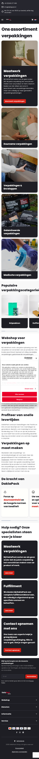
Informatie (6, 714)
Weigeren (19, 399)
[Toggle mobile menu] (2, 19)
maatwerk (5, 460)
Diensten (5, 707)
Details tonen (29, 388)
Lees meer (9, 573)
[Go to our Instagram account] (19, 732)
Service (4, 721)
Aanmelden (31, 676)
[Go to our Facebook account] (16, 732)
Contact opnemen (12, 650)
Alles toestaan (19, 394)
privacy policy (11, 383)
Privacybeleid (19, 748)
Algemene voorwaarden (19, 751)
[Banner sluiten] (36, 358)
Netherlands (20, 741)
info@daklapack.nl (10, 7)
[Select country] (36, 19)
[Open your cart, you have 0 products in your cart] (32, 20)
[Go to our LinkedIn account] (22, 732)
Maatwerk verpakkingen (14, 101)
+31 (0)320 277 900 (10, 3)
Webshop (5, 700)
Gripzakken (14, 323)
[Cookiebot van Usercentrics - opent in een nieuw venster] (24, 358)
